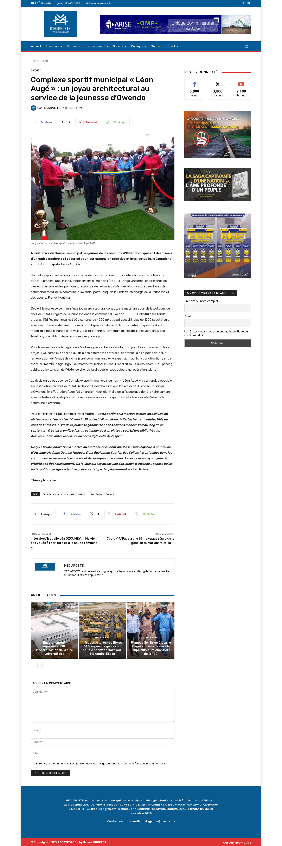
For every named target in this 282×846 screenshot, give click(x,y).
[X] (243, 3)
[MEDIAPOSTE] (34, 108)
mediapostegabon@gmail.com (153, 821)
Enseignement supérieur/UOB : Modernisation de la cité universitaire (54, 648)
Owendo (110, 494)
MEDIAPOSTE (51, 108)
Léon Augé (96, 494)
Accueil (35, 61)
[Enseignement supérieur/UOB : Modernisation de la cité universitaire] (54, 630)
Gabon (81, 494)
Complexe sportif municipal (58, 494)
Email (188, 316)
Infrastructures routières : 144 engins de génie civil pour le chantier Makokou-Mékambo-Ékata (102, 648)
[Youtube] (248, 3)
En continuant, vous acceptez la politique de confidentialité (216, 333)
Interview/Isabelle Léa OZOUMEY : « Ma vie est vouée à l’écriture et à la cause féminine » (64, 543)
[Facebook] (238, 3)
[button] (246, 46)
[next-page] (40, 665)
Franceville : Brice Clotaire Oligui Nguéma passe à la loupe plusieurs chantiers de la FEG (151, 648)
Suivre (218, 82)
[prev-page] (33, 665)
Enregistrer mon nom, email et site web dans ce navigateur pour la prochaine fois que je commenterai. (101, 763)
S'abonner (241, 82)
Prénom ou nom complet (201, 301)
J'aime (194, 82)
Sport (45, 61)
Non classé (53, 637)
